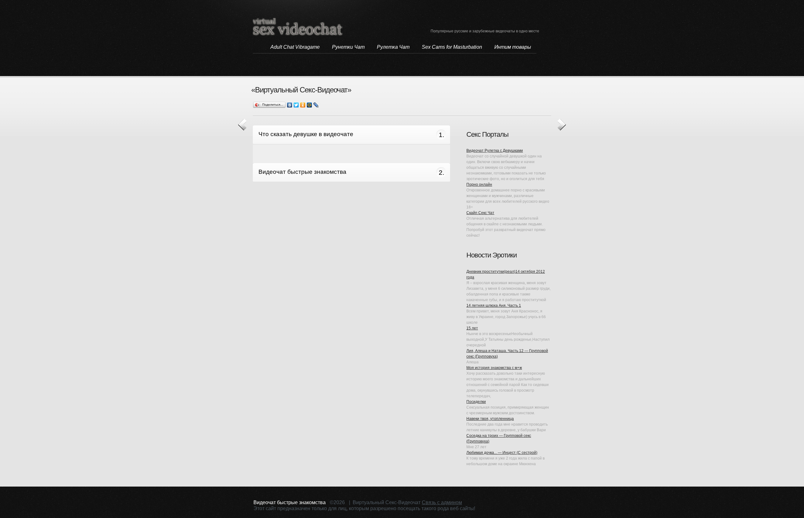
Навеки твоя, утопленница (490, 418)
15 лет (472, 328)
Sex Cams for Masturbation (452, 47)
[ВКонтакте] (289, 105)
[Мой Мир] (309, 105)
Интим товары (512, 47)
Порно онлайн (479, 184)
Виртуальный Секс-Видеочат (298, 27)
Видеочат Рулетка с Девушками (494, 150)
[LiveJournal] (316, 105)
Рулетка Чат (393, 47)
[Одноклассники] (303, 105)
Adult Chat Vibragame (295, 47)
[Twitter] (296, 105)
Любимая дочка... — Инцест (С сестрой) (501, 452)
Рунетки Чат (348, 47)
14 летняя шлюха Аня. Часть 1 (493, 305)
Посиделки (476, 402)
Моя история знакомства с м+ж (494, 368)
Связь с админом (442, 502)
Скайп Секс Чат (480, 213)
